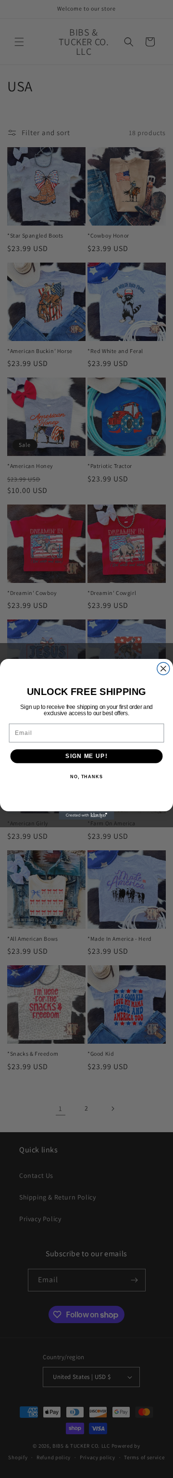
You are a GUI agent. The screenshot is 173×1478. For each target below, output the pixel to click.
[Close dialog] (163, 668)
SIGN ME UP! (86, 755)
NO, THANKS (86, 776)
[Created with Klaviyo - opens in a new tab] (86, 815)
